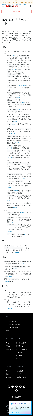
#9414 (9, 200)
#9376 (11, 222)
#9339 (18, 97)
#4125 (15, 269)
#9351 (19, 109)
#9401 (20, 167)
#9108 (26, 234)
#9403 (12, 133)
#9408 (15, 191)
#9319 (14, 69)
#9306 (15, 56)
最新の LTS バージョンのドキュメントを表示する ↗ (16, 4)
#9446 (9, 148)
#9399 (9, 231)
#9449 (9, 157)
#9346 (9, 188)
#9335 (18, 85)
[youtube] (24, 387)
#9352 (21, 212)
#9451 (15, 207)
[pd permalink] (6, 241)
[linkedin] (16, 387)
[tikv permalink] (8, 257)
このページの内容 (15, 11)
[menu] (3, 6)
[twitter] (13, 387)
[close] (29, 403)
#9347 (23, 178)
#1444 (17, 252)
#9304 (9, 308)
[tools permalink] (10, 286)
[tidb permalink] (8, 47)
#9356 (15, 121)
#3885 (6, 281)
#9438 (17, 143)
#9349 (24, 102)
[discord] (16, 390)
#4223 (23, 264)
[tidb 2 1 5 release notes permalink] (9, 23)
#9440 (23, 85)
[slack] (20, 387)
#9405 (14, 124)
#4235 (9, 276)
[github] (9, 387)
